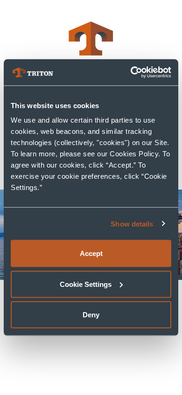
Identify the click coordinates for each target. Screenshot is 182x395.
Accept (91, 253)
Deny (91, 315)
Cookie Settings (86, 284)
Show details (132, 223)
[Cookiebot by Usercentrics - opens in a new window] (131, 72)
